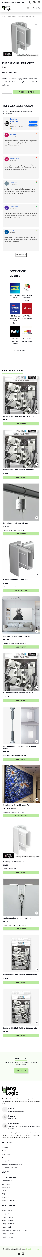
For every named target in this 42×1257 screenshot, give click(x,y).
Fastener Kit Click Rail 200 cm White (18, 441)
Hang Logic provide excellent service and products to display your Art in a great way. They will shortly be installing (21, 233)
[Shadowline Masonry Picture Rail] (21, 644)
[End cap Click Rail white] (21, 874)
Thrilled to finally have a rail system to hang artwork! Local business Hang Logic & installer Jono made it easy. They (19, 149)
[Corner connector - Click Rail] (21, 586)
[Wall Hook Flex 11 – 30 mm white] (21, 932)
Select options (21, 619)
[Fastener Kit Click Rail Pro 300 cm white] (21, 990)
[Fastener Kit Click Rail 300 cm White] (21, 701)
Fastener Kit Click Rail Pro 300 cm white (20, 1012)
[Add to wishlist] (36, 434)
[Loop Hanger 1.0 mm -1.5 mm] (21, 528)
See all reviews (15, 131)
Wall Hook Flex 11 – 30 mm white (17, 954)
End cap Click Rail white (13, 896)
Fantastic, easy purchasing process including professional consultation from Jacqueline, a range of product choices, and (21, 177)
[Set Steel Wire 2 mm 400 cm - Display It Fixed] (21, 756)
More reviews (21, 278)
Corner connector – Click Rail (15, 608)
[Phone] (30, 2)
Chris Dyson (14, 194)
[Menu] (28, 8)
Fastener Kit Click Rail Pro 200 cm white (20, 1067)
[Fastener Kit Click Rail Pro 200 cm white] (21, 1044)
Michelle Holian (15, 166)
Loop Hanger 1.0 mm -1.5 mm (15, 550)
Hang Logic (15, 122)
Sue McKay (14, 138)
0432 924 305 (12, 1149)
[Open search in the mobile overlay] (34, 8)
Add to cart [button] (21, 448)
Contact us (21, 1101)
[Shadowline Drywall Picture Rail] (21, 816)
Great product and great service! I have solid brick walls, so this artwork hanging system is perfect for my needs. (21, 261)
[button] (21, 374)
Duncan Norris (15, 222)
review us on (26, 131)
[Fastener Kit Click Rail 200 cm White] (21, 419)
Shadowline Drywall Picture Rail (16, 838)
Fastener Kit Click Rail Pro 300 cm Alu (19, 496)
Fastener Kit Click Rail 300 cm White (18, 724)
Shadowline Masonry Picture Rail (17, 666)
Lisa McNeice (14, 251)
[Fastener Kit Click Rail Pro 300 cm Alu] (21, 473)
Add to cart (26, 92)
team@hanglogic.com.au (16, 1142)
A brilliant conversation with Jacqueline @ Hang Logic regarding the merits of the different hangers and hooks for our (20, 205)
